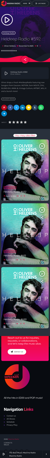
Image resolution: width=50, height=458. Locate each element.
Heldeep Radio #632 (15, 192)
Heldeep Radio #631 (15, 256)
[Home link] (10, 3)
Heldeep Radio (8, 33)
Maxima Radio (13, 439)
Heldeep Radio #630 (15, 319)
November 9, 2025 (25, 46)
